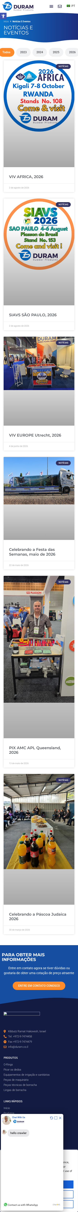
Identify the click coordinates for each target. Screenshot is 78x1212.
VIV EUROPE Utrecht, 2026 (35, 435)
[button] (3, 16)
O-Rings (8, 1064)
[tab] (23, 52)
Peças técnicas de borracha (20, 1085)
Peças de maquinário (16, 1079)
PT (73, 6)
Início (6, 21)
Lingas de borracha (15, 1090)
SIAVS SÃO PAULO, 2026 (33, 315)
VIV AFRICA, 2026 (26, 176)
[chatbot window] (32, 1162)
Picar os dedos (12, 1069)
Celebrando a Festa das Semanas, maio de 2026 (32, 551)
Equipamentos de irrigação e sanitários (27, 1074)
